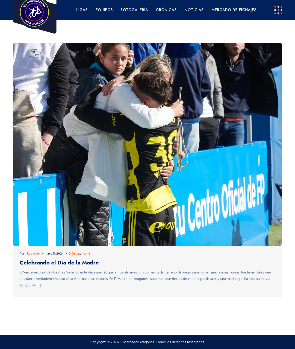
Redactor (33, 253)
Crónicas (166, 9)
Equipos (104, 9)
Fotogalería (134, 9)
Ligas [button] (82, 9)
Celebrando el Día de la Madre (59, 262)
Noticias (194, 9)
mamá (86, 253)
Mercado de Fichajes (234, 9)
